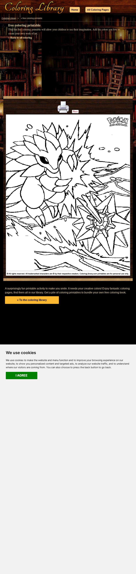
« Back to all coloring (20, 37)
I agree (22, 375)
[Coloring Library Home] (35, 8)
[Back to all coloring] (20, 18)
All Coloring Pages (98, 9)
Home (74, 9)
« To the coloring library (32, 300)
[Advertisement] (68, 68)
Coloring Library (9, 18)
